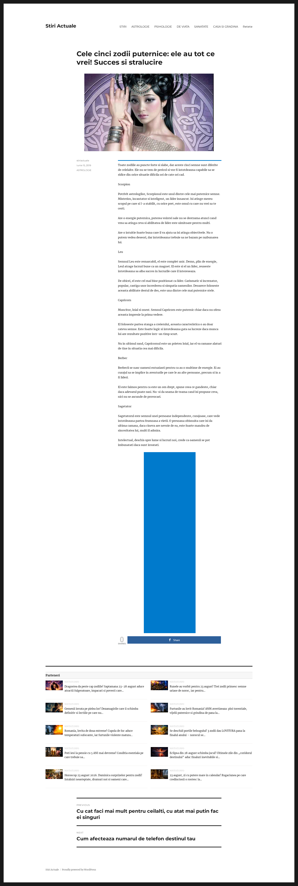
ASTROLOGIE (140, 26)
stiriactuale (83, 160)
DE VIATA (183, 26)
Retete (247, 26)
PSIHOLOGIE (163, 26)
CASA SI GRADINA (225, 26)
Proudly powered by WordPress (79, 869)
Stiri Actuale (61, 26)
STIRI (123, 26)
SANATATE (201, 26)
